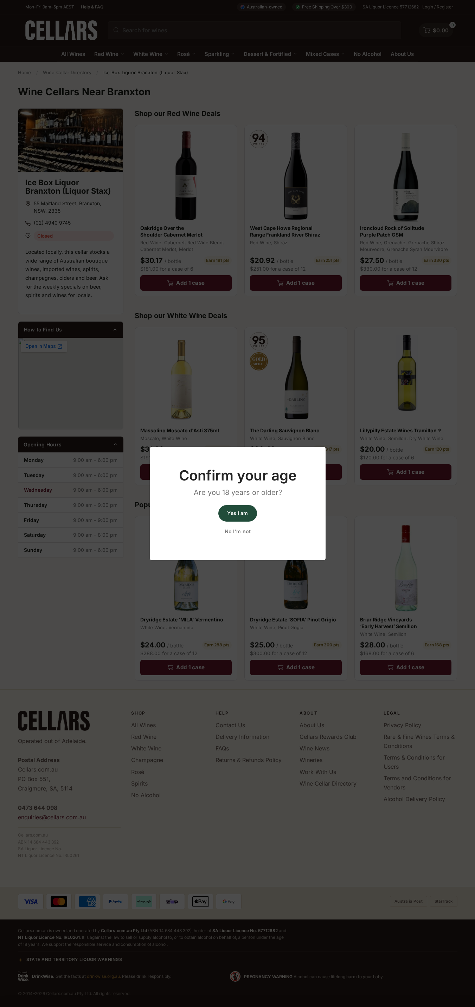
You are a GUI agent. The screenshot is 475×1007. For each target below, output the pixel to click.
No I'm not (237, 531)
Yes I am (237, 513)
